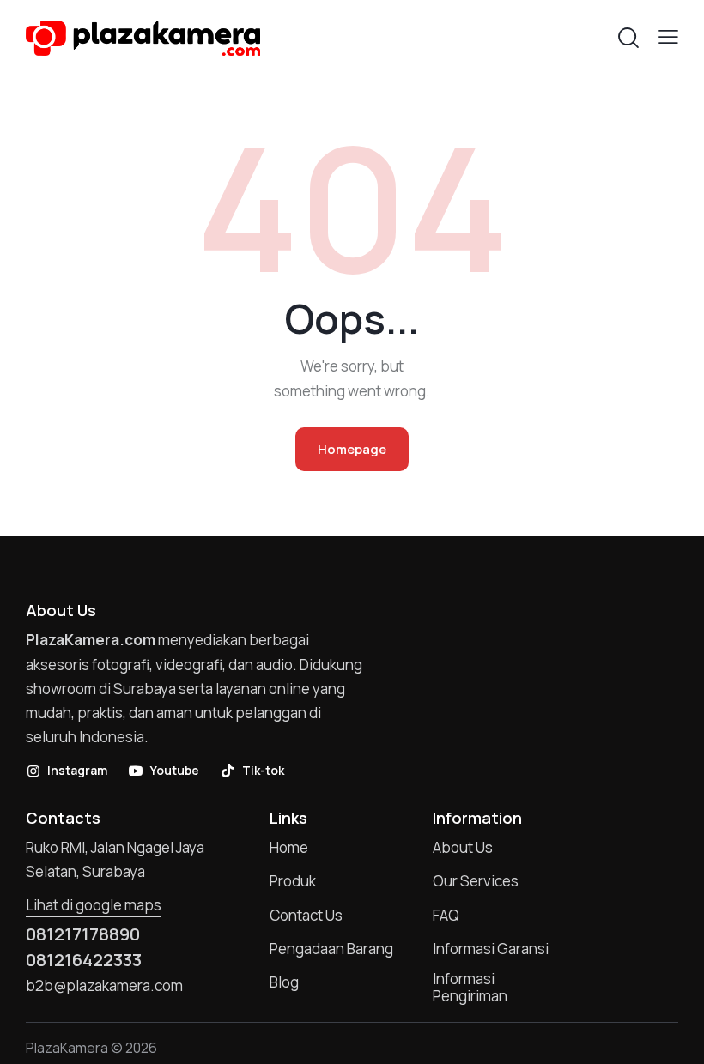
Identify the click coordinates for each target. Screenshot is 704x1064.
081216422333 (84, 960)
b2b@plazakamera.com (104, 985)
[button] (668, 36)
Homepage (352, 449)
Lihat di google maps (93, 905)
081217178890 (83, 934)
